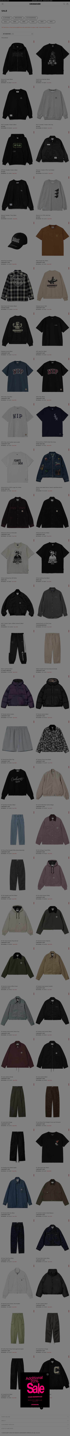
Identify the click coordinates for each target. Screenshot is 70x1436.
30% (24, 21)
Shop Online (6, 1416)
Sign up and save (7, 1428)
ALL (5, 21)
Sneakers (18, 17)
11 (37, 1407)
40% (33, 21)
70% (51, 21)
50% (42, 21)
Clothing (6, 17)
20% (14, 21)
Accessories (31, 17)
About (4, 1420)
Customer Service (8, 1424)
